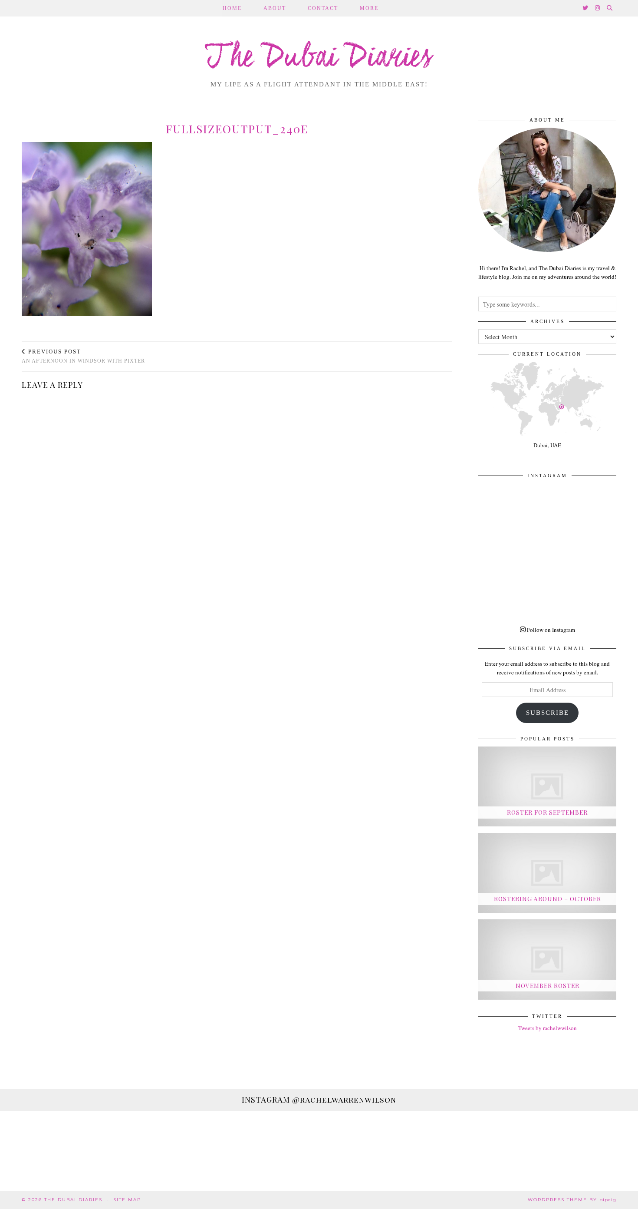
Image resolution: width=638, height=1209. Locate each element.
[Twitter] (585, 8)
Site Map (127, 1199)
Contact (323, 8)
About (274, 8)
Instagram (319, 1099)
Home (232, 8)
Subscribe (547, 712)
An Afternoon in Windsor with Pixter (83, 356)
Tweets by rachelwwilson (547, 1028)
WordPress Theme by (572, 1199)
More (369, 8)
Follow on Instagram (550, 630)
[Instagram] (598, 8)
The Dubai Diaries (319, 58)
